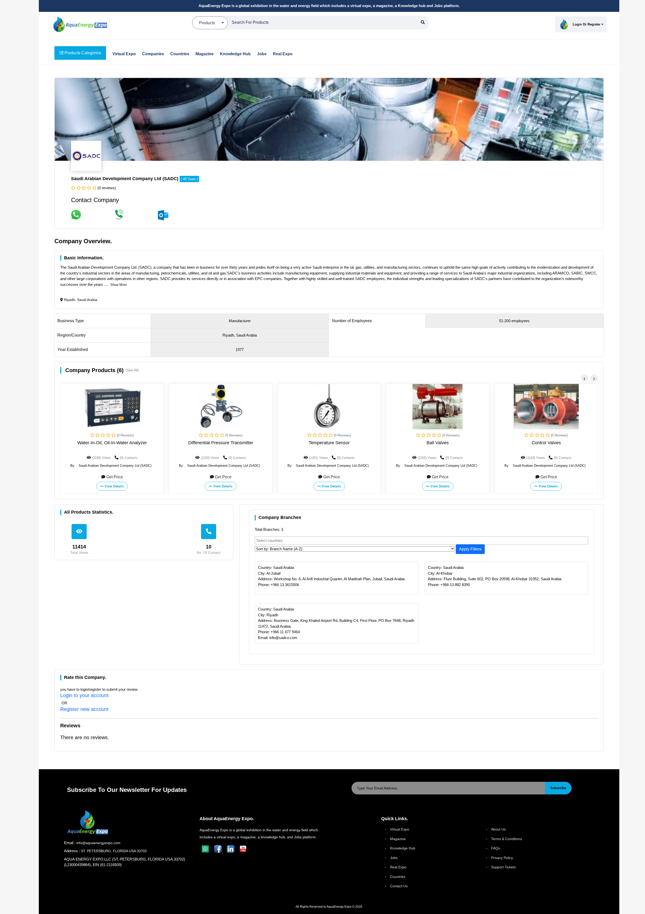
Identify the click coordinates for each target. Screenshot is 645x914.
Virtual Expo (399, 829)
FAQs (495, 848)
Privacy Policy (502, 858)
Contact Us (399, 886)
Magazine (398, 839)
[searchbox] (422, 540)
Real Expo (398, 867)
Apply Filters (470, 549)
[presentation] (584, 378)
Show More (118, 285)
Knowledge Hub (402, 848)
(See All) (132, 370)
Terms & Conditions (506, 839)
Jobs (394, 858)
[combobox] (421, 540)
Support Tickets (503, 867)
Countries (397, 877)
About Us (498, 829)
